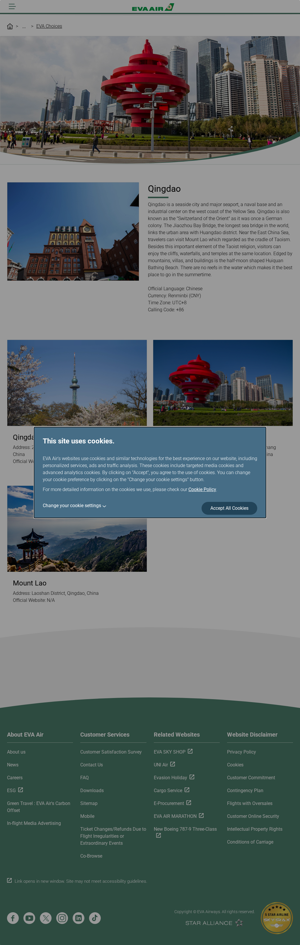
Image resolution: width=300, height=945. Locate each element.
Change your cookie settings (72, 505)
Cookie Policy (202, 489)
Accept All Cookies (229, 508)
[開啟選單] (12, 6)
